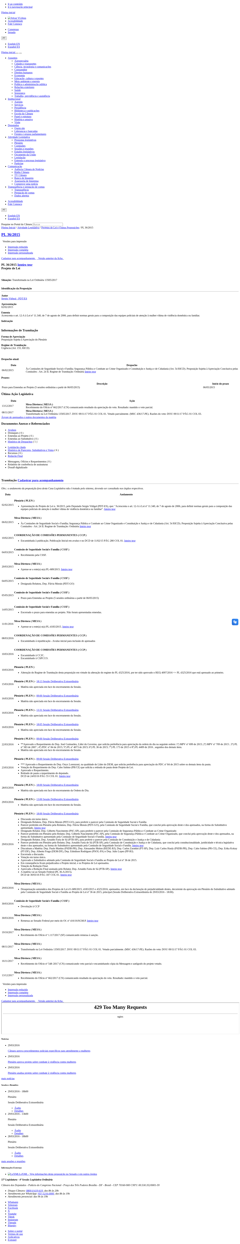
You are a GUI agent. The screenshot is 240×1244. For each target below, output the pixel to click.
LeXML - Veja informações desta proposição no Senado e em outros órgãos (58, 1174)
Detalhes (18, 1111)
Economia (19, 75)
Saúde (17, 90)
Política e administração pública (30, 84)
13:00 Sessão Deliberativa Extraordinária (57, 799)
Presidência (20, 107)
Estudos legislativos (24, 151)
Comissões (19, 145)
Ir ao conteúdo (15, 4)
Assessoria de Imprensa (26, 181)
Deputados (13, 125)
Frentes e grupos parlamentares (30, 134)
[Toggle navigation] (17, 53)
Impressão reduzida (18, 247)
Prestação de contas (24, 192)
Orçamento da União (25, 154)
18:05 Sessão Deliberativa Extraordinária (57, 724)
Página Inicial (8, 227)
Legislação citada (17, 447)
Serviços (18, 104)
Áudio (17, 1108)
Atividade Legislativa (19, 137)
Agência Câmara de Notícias (29, 169)
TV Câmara (20, 175)
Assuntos (12, 58)
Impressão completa (18, 249)
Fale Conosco (15, 23)
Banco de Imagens (23, 178)
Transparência (21, 189)
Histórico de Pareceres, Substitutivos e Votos (31, 450)
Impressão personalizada (20, 252)
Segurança (19, 93)
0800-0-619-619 (34, 1190)
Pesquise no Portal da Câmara (16, 224)
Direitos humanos (23, 72)
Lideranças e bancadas (26, 131)
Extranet (12, 1239)
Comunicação (15, 166)
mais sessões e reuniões (13, 1161)
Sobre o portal (15, 1231)
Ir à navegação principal (20, 7)
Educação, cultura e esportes (29, 78)
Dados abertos (21, 195)
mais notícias (8, 1078)
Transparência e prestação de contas (26, 186)
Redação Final (15, 456)
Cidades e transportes (25, 63)
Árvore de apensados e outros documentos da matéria (28, 417)
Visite (17, 122)
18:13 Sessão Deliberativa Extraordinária (57, 681)
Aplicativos (14, 1237)
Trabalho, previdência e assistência (32, 96)
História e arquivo (23, 119)
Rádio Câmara (21, 172)
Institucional (14, 99)
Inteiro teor (24, 264)
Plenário (18, 142)
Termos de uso (15, 1234)
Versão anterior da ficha (50, 258)
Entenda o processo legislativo (30, 160)
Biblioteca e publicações (26, 110)
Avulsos (12, 430)
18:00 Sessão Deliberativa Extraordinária (57, 785)
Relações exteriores (24, 87)
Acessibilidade (15, 21)
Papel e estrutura (22, 116)
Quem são (19, 128)
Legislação (19, 157)
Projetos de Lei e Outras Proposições (60, 227)
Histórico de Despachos (20, 441)
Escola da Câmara (23, 113)
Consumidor (20, 69)
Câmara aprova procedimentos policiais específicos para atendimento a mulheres (49, 1050)
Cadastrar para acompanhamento (18, 258)
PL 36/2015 (10, 234)
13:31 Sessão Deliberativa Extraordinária (57, 710)
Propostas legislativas (25, 140)
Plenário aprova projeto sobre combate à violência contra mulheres (42, 1061)
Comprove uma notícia (26, 184)
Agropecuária (21, 60)
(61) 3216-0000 (46, 1193)
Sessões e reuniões (23, 148)
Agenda (18, 101)
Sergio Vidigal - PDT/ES (14, 298)
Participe (18, 163)
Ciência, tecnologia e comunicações (32, 66)
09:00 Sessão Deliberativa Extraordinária (57, 695)
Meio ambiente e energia (27, 81)
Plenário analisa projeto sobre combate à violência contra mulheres (42, 1073)
